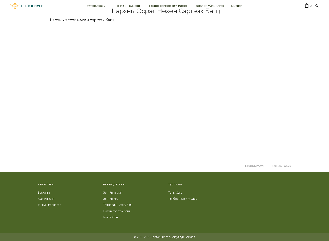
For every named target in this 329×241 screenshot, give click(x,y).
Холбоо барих (281, 166)
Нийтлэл (236, 5)
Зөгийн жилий (112, 192)
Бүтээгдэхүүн (97, 5)
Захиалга (44, 192)
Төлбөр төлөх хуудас (182, 198)
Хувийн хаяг (46, 198)
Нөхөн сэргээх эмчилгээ (168, 5)
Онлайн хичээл (128, 5)
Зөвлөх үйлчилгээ (210, 5)
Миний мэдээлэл (49, 205)
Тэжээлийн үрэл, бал (117, 205)
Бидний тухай (255, 166)
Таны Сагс (175, 192)
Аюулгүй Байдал (183, 237)
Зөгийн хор (110, 198)
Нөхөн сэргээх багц (116, 211)
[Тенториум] (26, 6)
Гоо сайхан (110, 217)
